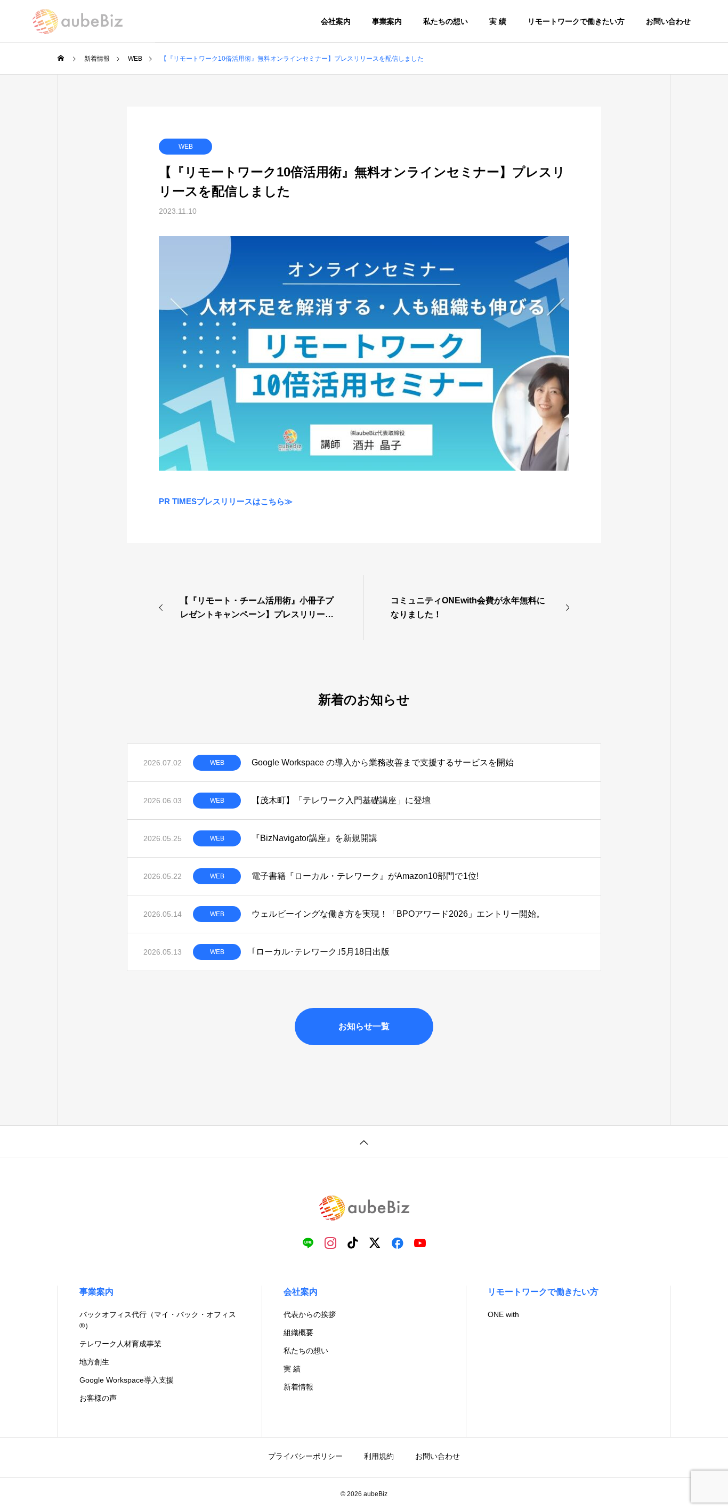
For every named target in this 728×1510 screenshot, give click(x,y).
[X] (375, 1242)
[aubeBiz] (77, 21)
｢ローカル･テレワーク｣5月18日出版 (321, 951)
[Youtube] (420, 1242)
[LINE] (308, 1242)
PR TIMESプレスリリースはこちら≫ (226, 501)
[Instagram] (330, 1242)
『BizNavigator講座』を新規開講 (314, 838)
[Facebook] (397, 1242)
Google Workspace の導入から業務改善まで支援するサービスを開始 (383, 762)
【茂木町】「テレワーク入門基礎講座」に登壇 (341, 800)
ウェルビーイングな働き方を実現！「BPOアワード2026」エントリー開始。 (398, 913)
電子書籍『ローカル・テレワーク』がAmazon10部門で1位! (366, 876)
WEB (186, 146)
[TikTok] (353, 1242)
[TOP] (364, 1141)
